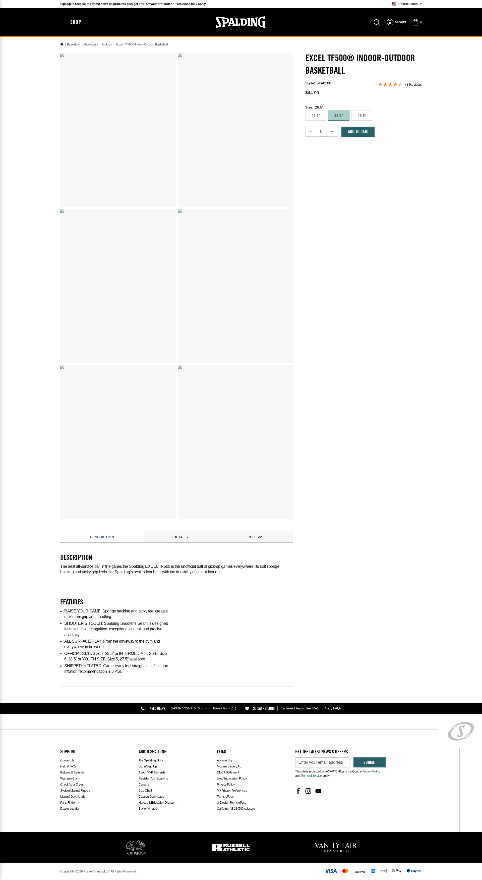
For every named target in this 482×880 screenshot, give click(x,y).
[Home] (61, 44)
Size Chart (145, 790)
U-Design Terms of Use (232, 802)
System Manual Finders (75, 790)
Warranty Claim (70, 778)
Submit (370, 763)
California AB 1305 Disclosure (236, 808)
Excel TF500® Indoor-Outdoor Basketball (142, 44)
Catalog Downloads (151, 796)
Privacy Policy (225, 784)
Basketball (73, 44)
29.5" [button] (362, 116)
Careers (144, 784)
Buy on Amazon (149, 808)
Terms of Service (311, 776)
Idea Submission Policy (232, 778)
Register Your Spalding (153, 778)
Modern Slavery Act (229, 766)
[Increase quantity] (332, 132)
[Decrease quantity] (310, 132)
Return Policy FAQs (326, 708)
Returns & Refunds (72, 772)
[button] (417, 22)
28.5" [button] (338, 116)
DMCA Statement (228, 772)
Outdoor (107, 44)
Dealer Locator (69, 808)
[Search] (377, 22)
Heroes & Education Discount (157, 802)
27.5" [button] (316, 116)
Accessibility (224, 760)
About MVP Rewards (152, 772)
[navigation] (396, 22)
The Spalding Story (151, 760)
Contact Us (67, 760)
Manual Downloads (72, 796)
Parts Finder (68, 802)
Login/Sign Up (148, 766)
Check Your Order (71, 784)
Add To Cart (358, 132)
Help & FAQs (68, 766)
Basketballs (91, 44)
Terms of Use (225, 796)
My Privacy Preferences (232, 790)
